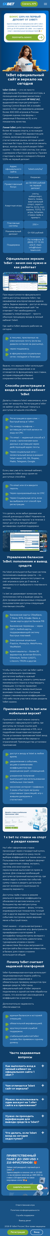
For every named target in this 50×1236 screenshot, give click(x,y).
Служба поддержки (25, 1215)
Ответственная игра (25, 1205)
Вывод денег (25, 1221)
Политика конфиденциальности (25, 1210)
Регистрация (18, 1232)
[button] (45, 1226)
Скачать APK (29, 4)
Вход (36, 1232)
